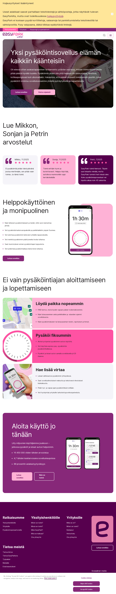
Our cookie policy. (50, 578)
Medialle (6, 563)
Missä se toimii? (37, 526)
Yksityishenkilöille (9, 523)
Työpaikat (6, 559)
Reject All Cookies (86, 583)
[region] (58, 583)
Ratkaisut (70, 530)
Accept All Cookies (86, 589)
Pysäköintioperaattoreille (12, 530)
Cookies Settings (86, 578)
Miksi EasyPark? (37, 530)
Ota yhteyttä (36, 537)
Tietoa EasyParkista (10, 556)
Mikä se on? (71, 523)
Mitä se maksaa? (37, 534)
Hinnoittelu (71, 534)
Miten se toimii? (37, 523)
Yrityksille (6, 526)
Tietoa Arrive (8, 552)
